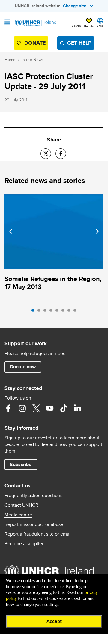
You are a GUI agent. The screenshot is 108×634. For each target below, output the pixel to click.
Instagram (22, 408)
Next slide (97, 231)
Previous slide (10, 231)
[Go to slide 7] (71, 312)
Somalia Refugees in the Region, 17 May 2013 (53, 283)
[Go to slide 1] (35, 312)
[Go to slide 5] (59, 312)
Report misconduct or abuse (33, 524)
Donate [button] (89, 26)
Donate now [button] (23, 366)
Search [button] (76, 25)
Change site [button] (74, 6)
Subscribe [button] (21, 464)
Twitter (36, 408)
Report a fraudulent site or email (38, 534)
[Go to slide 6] (65, 312)
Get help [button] (79, 43)
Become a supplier (24, 543)
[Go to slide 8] (77, 312)
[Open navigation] (7, 22)
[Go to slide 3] (47, 312)
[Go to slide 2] (41, 312)
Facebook (8, 408)
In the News (33, 60)
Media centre (18, 515)
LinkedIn (77, 408)
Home (10, 60)
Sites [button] (100, 25)
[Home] (35, 22)
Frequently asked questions (33, 495)
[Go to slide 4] (53, 312)
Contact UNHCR (21, 505)
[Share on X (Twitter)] (45, 153)
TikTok (64, 408)
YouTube (50, 408)
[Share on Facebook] (61, 153)
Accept (54, 621)
